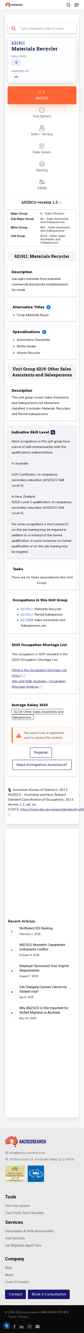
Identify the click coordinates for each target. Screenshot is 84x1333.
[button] (76, 5)
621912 (27, 614)
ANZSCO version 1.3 (39, 202)
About (9, 1275)
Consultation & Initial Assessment (29, 1231)
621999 (27, 620)
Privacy (23, 1316)
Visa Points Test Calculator (24, 1213)
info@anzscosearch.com (27, 1153)
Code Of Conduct (17, 1282)
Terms (12, 1316)
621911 (27, 609)
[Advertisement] (42, 877)
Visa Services (15, 1238)
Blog (8, 1268)
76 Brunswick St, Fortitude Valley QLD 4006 (41, 1159)
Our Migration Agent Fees (23, 1245)
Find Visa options (17, 1206)
